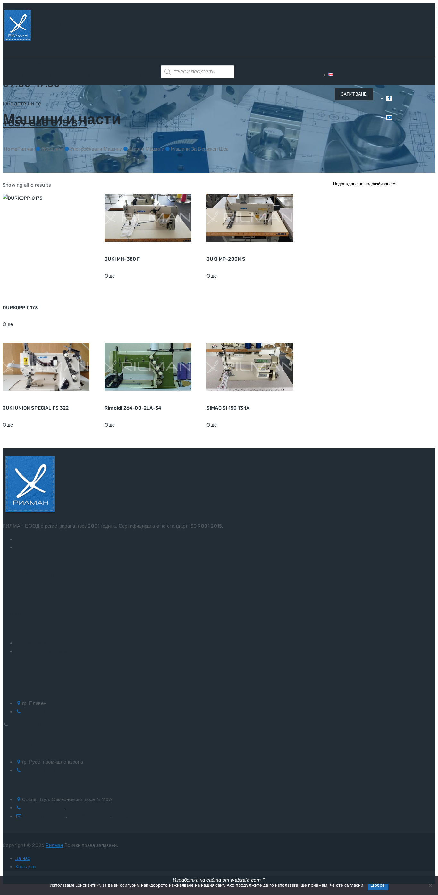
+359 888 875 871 (37, 594)
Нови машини (30, 643)
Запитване (16, 614)
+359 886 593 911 (42, 770)
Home (19, 149)
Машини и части (71, 75)
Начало (29, 75)
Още (8, 324)
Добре (378, 885)
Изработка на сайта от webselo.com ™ (219, 880)
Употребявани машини (40, 651)
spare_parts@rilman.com (142, 816)
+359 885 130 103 (30, 725)
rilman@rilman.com (77, 44)
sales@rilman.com (89, 816)
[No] (430, 885)
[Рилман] (17, 27)
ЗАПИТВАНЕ (354, 94)
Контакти (142, 75)
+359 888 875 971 (43, 712)
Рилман (54, 845)
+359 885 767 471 (87, 808)
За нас (111, 75)
